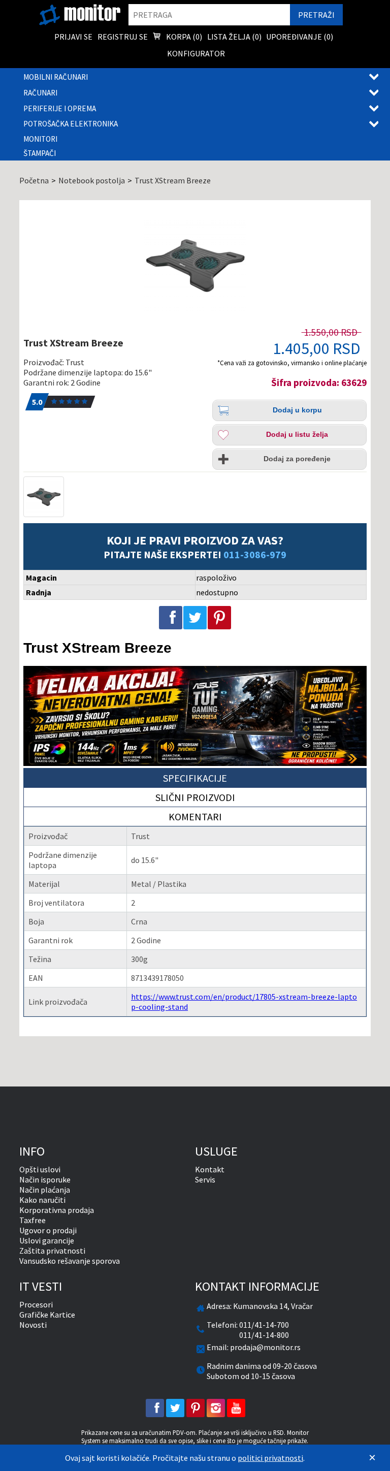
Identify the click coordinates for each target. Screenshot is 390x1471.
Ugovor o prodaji (48, 1230)
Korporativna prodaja (56, 1210)
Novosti (33, 1325)
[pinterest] (195, 1408)
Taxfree (32, 1220)
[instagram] (216, 1408)
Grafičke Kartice (47, 1314)
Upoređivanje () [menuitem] (299, 36)
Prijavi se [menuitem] (73, 36)
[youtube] (236, 1408)
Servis (205, 1179)
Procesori (36, 1304)
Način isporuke (45, 1179)
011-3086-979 (254, 554)
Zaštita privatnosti (52, 1250)
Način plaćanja (44, 1190)
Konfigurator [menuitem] (196, 53)
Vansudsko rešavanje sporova (69, 1261)
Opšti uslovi (39, 1169)
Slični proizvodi (195, 797)
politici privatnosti (270, 1458)
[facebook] (155, 1408)
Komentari (195, 816)
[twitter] (175, 1408)
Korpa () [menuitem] (183, 36)
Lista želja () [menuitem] (234, 36)
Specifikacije (195, 778)
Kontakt (209, 1169)
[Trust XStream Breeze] (194, 265)
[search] (209, 14)
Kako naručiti (42, 1200)
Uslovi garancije (46, 1240)
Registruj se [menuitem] (123, 36)
